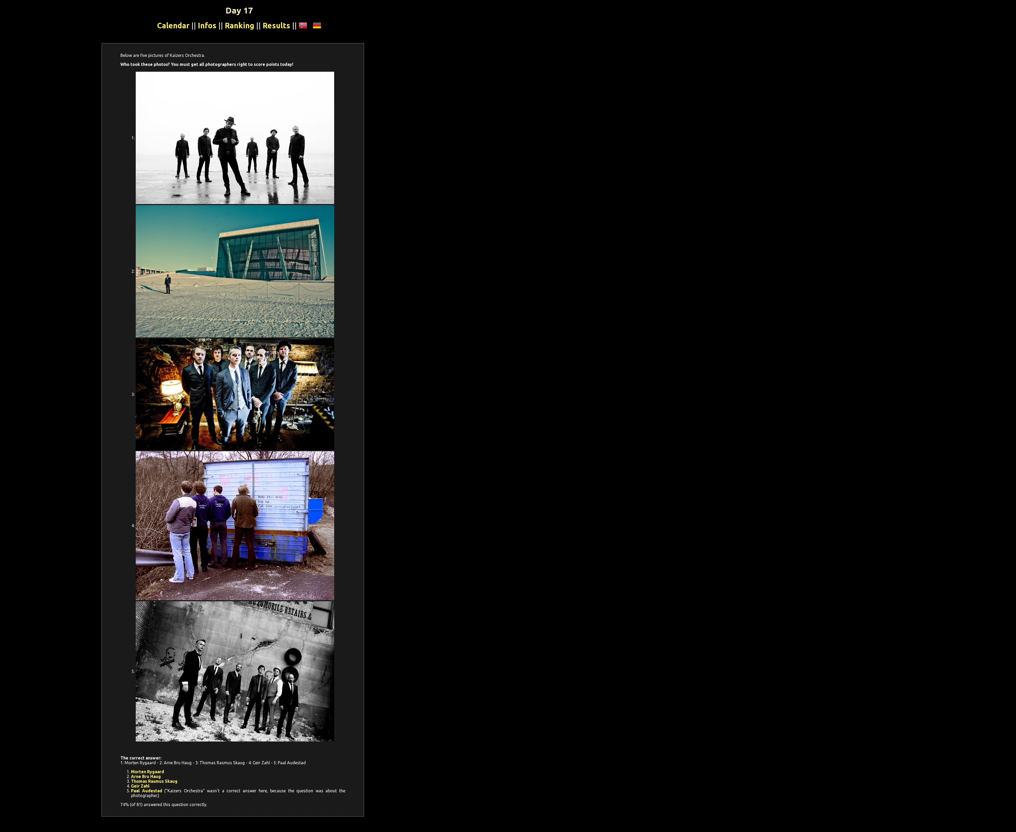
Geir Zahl (140, 786)
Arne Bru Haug (146, 776)
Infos (207, 25)
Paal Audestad (146, 790)
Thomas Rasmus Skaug (154, 781)
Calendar (173, 25)
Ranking (239, 25)
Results (276, 25)
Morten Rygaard (147, 771)
